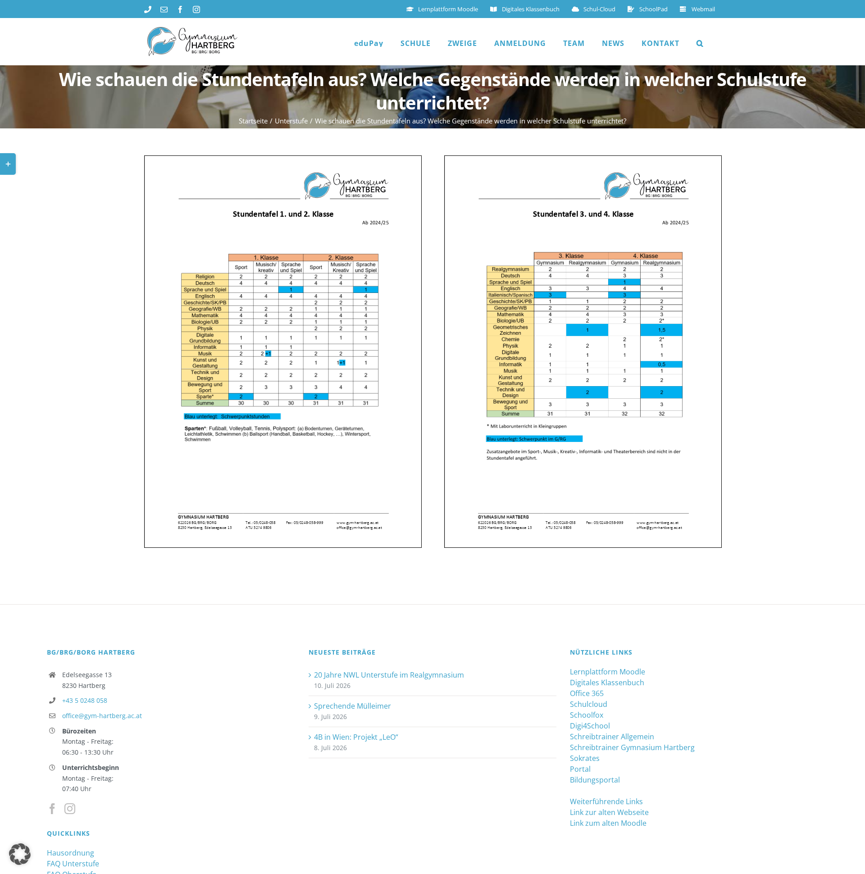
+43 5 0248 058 (84, 700)
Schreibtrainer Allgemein (612, 737)
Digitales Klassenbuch (607, 682)
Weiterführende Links (606, 801)
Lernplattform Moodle (607, 672)
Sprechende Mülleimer (352, 706)
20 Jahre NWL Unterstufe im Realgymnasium (389, 675)
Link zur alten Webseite (609, 812)
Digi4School (590, 726)
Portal (580, 769)
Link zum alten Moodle (608, 823)
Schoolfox (586, 715)
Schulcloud (588, 704)
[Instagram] (69, 808)
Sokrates (585, 758)
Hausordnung (70, 853)
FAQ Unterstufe (73, 864)
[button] (700, 43)
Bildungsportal (595, 780)
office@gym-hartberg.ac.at (102, 715)
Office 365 (587, 693)
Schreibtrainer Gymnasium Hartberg (632, 747)
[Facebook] (52, 808)
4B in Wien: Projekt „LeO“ (356, 737)
